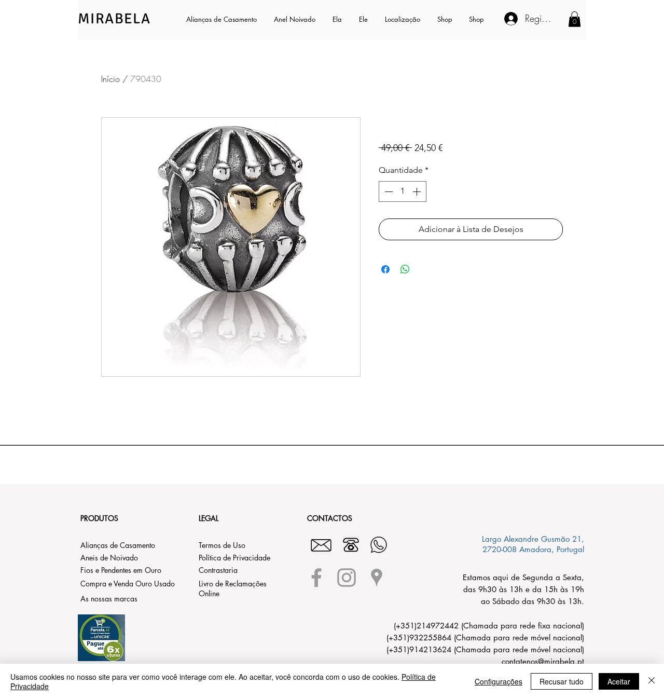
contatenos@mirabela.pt (543, 661)
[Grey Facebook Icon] (316, 577)
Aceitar (618, 681)
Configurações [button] (498, 681)
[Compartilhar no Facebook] (385, 269)
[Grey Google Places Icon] (376, 577)
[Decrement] (387, 191)
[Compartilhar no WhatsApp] (405, 269)
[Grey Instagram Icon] (346, 577)
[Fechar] (651, 681)
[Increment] (417, 191)
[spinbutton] (402, 191)
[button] (338, 19)
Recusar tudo (562, 681)
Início (110, 79)
